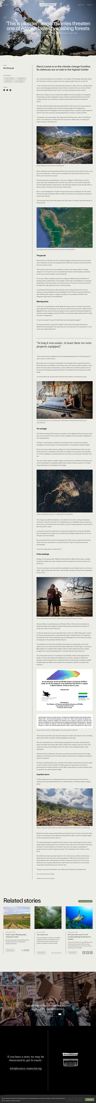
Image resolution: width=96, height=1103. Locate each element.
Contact (90, 4)
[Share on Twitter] (7, 90)
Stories (5, 4)
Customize (70, 1099)
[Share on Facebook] (10, 90)
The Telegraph (19, 81)
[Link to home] (48, 4)
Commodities (21, 78)
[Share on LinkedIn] (4, 90)
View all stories (85, 901)
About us (81, 4)
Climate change (9, 78)
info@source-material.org (26, 1068)
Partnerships (15, 4)
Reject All (80, 1099)
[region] (48, 1099)
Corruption (8, 81)
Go (60, 1014)
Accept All (89, 1099)
